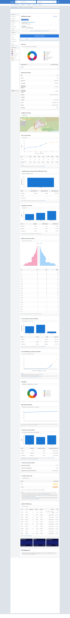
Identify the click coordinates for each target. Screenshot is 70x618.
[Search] (55, 2)
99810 (57, 107)
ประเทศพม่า (13, 57)
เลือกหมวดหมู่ (55, 16)
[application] (32, 56)
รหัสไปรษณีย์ (29, 4)
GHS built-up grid (42, 166)
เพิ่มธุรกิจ (40, 4)
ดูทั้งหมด (13, 45)
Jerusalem (26, 7)
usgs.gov (56, 512)
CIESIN (25, 233)
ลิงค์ (24, 424)
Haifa (12, 36)
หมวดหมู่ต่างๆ (34, 4)
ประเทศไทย (13, 49)
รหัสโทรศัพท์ (23, 4)
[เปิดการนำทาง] (58, 2)
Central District (14, 34)
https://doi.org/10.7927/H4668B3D (30, 496)
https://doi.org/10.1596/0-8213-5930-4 (46, 493)
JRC (24, 166)
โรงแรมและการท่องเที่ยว (25, 19)
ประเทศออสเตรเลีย (14, 53)
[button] (21, 118)
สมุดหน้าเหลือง (16, 4)
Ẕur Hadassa (13, 28)
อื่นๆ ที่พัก (22, 67)
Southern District (14, 41)
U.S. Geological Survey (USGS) (28, 535)
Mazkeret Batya (14, 26)
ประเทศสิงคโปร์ (14, 55)
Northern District (14, 39)
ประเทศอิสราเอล (20, 7)
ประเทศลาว (13, 51)
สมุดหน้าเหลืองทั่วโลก (14, 7)
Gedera (13, 24)
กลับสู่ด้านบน (13, 90)
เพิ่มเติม (13, 43)
